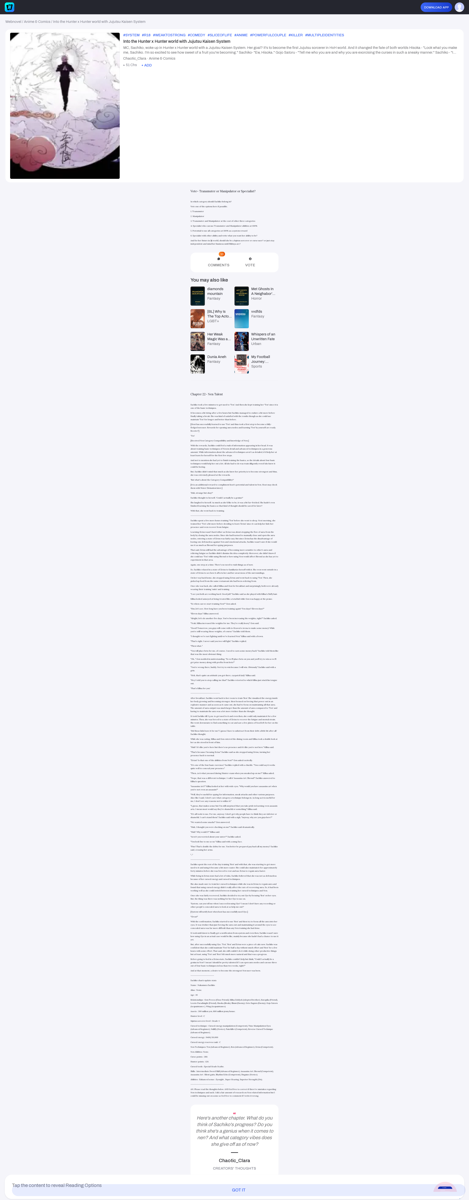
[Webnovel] (9, 7)
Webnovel (13, 22)
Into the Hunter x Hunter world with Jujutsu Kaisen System (99, 22)
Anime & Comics (37, 22)
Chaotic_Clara (234, 1160)
